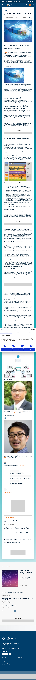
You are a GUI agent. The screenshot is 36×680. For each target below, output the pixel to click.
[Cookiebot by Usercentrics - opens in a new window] (31, 329)
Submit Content (19, 657)
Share (29, 17)
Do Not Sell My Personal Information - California (7, 663)
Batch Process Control (14, 470)
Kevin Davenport (15, 51)
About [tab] (30, 332)
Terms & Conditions (6, 666)
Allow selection (18, 349)
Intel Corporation (26, 51)
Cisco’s (15, 412)
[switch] (13, 346)
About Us (4, 657)
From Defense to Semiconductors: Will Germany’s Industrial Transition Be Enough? (18, 533)
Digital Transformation (14, 481)
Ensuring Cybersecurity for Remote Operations (13, 592)
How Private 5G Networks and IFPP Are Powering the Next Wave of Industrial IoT (17, 599)
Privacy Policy (4, 661)
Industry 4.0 (12, 478)
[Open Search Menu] (26, 5)
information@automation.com (12, 648)
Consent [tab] (6, 332)
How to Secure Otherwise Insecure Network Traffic (26, 572)
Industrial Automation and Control (23, 478)
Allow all (29, 349)
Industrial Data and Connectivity (16, 483)
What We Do (4, 659)
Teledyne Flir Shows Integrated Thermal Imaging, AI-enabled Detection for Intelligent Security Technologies (17, 527)
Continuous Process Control (25, 475)
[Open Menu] (33, 5)
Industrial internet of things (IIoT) (16, 473)
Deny (6, 349)
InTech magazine (21, 465)
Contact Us (18, 661)
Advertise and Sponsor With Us (22, 659)
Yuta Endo (5, 52)
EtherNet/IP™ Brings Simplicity (9, 605)
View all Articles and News (7, 610)
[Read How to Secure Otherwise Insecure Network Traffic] (10, 578)
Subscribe (4, 668)
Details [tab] (18, 332)
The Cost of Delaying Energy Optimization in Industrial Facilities (17, 520)
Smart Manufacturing (14, 475)
